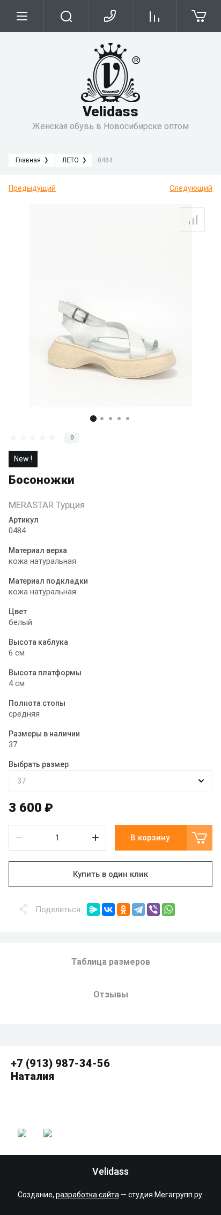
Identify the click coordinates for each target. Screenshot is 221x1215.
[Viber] (153, 909)
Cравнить (193, 219)
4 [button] (119, 418)
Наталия (32, 1076)
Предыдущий (32, 188)
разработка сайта (87, 1194)
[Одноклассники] (123, 909)
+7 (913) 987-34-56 (60, 1063)
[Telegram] (138, 909)
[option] (110, 305)
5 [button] (127, 418)
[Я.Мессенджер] (93, 909)
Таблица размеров (110, 962)
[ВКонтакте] (108, 909)
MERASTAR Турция (47, 505)
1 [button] (93, 418)
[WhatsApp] (168, 909)
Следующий (191, 188)
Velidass (110, 111)
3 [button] (110, 418)
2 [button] (102, 418)
